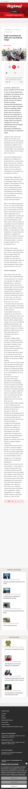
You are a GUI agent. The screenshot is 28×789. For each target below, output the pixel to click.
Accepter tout (14, 786)
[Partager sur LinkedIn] (15, 501)
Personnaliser (14, 782)
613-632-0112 (10, 737)
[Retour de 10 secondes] (9, 67)
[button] (14, 11)
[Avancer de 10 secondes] (18, 67)
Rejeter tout (14, 778)
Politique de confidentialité (18, 774)
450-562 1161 (11, 743)
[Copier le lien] (19, 501)
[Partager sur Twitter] (12, 501)
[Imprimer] (22, 501)
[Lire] (14, 67)
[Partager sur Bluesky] (9, 501)
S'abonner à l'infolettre (14, 15)
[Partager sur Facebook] (5, 501)
